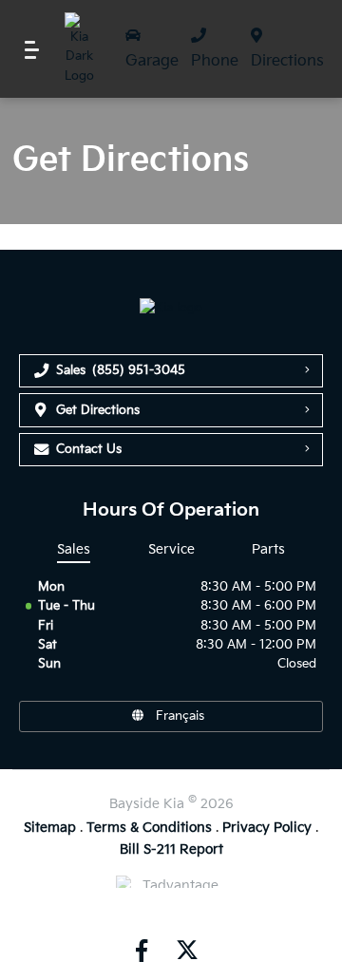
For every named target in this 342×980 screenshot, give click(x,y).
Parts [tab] (268, 549)
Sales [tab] (73, 549)
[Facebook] (141, 950)
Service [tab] (171, 549)
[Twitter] (185, 950)
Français (180, 716)
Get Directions (98, 410)
